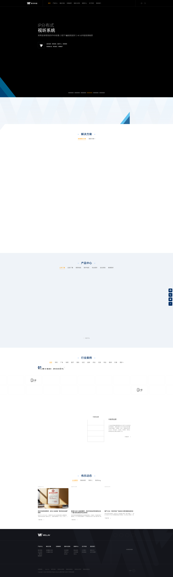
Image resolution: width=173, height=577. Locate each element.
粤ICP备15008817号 (65, 575)
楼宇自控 (53, 573)
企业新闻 (76, 552)
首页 (49, 3)
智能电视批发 (69, 573)
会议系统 (40, 552)
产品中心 (55, 3)
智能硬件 (40, 556)
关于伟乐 (91, 3)
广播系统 (40, 554)
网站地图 (72, 575)
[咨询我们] (170, 299)
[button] (60, 367)
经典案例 (69, 3)
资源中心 (66, 552)
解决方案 (62, 3)
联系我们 (98, 3)
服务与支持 (77, 3)
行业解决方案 (49, 552)
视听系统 (40, 550)
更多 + (122, 362)
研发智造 (84, 552)
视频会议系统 (61, 573)
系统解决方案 (49, 550)
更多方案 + (92, 139)
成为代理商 (93, 552)
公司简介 (84, 550)
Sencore (47, 573)
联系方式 (92, 550)
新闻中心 (84, 3)
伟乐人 (75, 554)
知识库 (65, 554)
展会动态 (76, 550)
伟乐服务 (66, 550)
